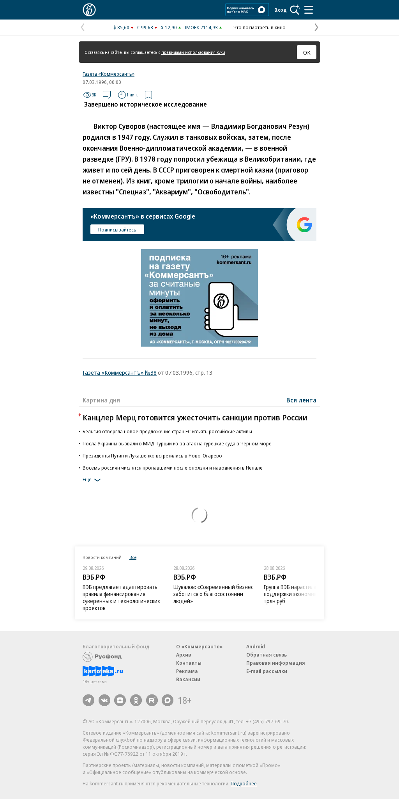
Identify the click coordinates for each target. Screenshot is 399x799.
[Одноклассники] (136, 700)
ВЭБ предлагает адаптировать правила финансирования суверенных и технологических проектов (121, 597)
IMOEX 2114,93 (201, 27)
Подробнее (244, 783)
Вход (280, 9)
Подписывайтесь (117, 229)
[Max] (167, 700)
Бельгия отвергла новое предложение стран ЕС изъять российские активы (167, 431)
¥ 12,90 (169, 27)
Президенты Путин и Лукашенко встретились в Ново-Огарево (152, 455)
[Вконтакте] (104, 700)
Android (255, 646)
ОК (307, 52)
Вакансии (188, 679)
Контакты (188, 662)
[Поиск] (295, 10)
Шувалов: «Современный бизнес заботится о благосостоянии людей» (213, 594)
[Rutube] (152, 700)
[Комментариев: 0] (106, 95)
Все (132, 557)
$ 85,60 (121, 27)
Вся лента (301, 400)
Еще (87, 479)
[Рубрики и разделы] (308, 10)
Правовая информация (275, 662)
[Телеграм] (88, 700)
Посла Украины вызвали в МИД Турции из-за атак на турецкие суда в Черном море (177, 443)
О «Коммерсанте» (199, 646)
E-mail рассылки (266, 670)
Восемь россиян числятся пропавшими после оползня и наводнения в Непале (173, 467)
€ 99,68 (145, 27)
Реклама (187, 670)
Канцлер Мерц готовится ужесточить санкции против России (195, 417)
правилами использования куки (193, 52)
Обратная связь (266, 654)
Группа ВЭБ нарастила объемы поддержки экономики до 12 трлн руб (301, 594)
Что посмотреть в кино (259, 27)
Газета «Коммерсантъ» (108, 73)
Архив (183, 654)
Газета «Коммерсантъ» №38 (120, 372)
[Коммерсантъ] (89, 9)
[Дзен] (120, 700)
